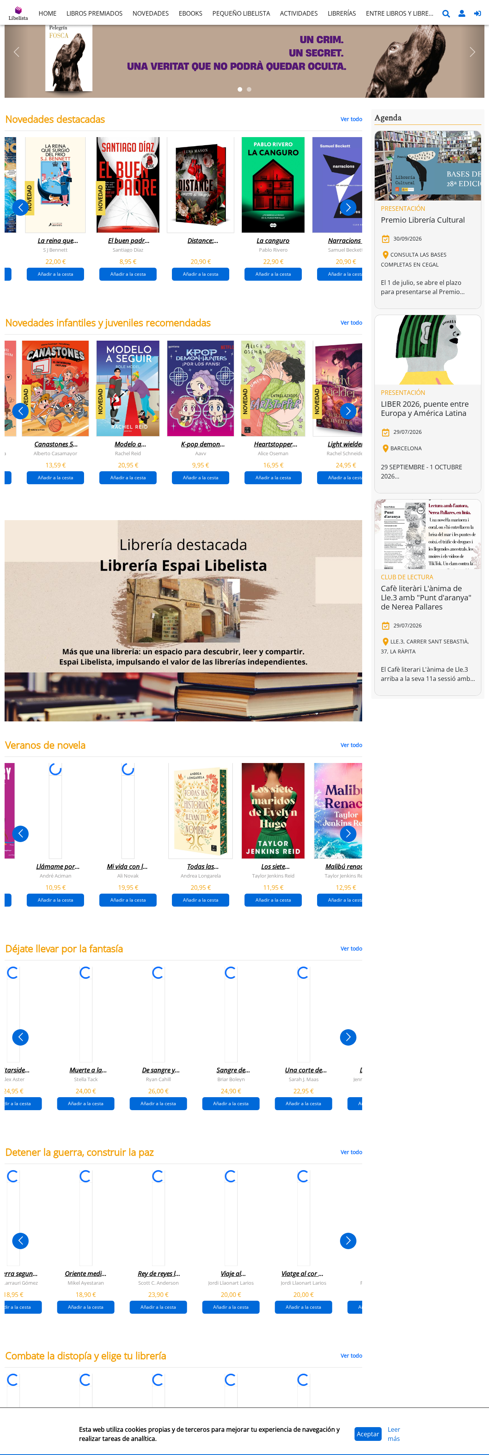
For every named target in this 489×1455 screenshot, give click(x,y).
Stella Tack (86, 1079)
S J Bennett (55, 249)
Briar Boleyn (231, 1079)
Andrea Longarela (201, 875)
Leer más (394, 1434)
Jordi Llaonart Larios (231, 1282)
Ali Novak (128, 875)
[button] (17, 52)
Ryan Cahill (158, 1079)
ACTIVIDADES (299, 13)
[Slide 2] (249, 89)
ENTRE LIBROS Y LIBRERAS (402, 13)
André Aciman (55, 875)
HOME (48, 13)
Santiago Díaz (128, 249)
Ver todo (351, 119)
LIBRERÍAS (342, 13)
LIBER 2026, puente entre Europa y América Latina (425, 408)
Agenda (388, 118)
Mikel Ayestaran (86, 1282)
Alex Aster (13, 1079)
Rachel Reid (128, 453)
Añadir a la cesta (55, 274)
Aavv (200, 453)
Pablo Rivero (273, 249)
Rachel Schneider (346, 453)
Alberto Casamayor (55, 453)
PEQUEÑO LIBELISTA (241, 13)
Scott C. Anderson (158, 1282)
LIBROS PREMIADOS (94, 13)
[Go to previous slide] (20, 207)
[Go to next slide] (348, 207)
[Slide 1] (240, 89)
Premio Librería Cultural (423, 220)
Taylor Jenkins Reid (273, 875)
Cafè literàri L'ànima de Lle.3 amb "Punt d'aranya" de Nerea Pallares (426, 597)
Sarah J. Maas (304, 1079)
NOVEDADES (151, 13)
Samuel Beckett (345, 249)
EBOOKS (190, 13)
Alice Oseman (273, 453)
